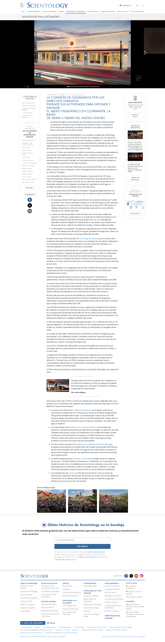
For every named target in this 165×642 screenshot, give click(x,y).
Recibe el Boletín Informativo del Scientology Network (135, 606)
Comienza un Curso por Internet (97, 627)
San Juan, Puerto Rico (28, 140)
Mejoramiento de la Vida (49, 611)
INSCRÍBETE (82, 546)
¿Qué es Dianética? (26, 595)
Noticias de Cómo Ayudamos (27, 116)
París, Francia (26, 148)
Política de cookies (120, 636)
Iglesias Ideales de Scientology (90, 600)
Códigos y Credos (26, 601)
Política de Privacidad (87, 557)
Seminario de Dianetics (49, 604)
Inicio (23, 11)
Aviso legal (142, 636)
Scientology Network (49, 627)
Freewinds (87, 611)
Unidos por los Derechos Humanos (83, 427)
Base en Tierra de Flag (91, 608)
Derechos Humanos (111, 602)
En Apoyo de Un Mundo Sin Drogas (92, 630)
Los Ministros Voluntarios (82, 410)
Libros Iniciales (67, 586)
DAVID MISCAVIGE (135, 102)
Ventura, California (27, 160)
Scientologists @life (90, 586)
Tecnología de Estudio (112, 589)
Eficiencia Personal (47, 607)
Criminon (72, 473)
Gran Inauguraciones (28, 103)
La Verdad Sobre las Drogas (114, 599)
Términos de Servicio (62, 559)
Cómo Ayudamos (92, 11)
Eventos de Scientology (29, 106)
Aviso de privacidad (108, 636)
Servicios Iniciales (48, 601)
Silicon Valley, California (29, 179)
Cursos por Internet (137, 11)
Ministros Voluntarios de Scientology (121, 627)
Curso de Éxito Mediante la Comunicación (50, 615)
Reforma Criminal (110, 592)
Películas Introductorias (70, 596)
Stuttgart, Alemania (27, 171)
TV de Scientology (27, 113)
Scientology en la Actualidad (76, 11)
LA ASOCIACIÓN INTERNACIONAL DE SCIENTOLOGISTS (36, 630)
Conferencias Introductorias (71, 592)
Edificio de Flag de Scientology (88, 238)
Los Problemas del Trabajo (50, 591)
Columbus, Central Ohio (29, 163)
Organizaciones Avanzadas (93, 604)
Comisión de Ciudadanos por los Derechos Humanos (61, 632)
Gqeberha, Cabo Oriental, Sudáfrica (27, 144)
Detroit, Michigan (27, 168)
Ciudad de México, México (27, 154)
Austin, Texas (26, 157)
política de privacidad (96, 552)
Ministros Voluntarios (112, 611)
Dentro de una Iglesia (27, 604)
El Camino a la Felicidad (82, 458)
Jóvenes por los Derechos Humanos (31, 632)
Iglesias (61, 11)
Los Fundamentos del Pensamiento (48, 596)
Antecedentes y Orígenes (28, 598)
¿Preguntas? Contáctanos (131, 587)
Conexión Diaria (90, 583)
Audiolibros (66, 589)
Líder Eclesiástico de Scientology (69, 613)
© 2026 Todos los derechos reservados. (43, 636)
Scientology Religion (65, 627)
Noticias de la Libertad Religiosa (28, 109)
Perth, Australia (26, 177)
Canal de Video (25, 611)
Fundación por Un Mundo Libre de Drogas (91, 444)
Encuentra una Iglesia (135, 597)
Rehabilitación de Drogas (113, 596)
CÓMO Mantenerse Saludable (112, 617)
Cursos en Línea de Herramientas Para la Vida (50, 587)
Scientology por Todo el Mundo (92, 592)
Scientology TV (126, 5)
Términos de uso (132, 636)
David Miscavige (79, 627)
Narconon (75, 630)
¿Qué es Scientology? (49, 11)
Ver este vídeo (78, 392)
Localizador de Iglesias (91, 596)
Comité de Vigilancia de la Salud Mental (113, 607)
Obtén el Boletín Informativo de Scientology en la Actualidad (135, 614)
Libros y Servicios (123, 11)
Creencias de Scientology (28, 591)
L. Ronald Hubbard (33, 11)
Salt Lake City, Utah (28, 182)
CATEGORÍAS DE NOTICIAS (30, 97)
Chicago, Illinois (27, 150)
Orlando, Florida (27, 174)
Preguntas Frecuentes (108, 11)
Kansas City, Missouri (28, 166)
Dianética (37, 627)
